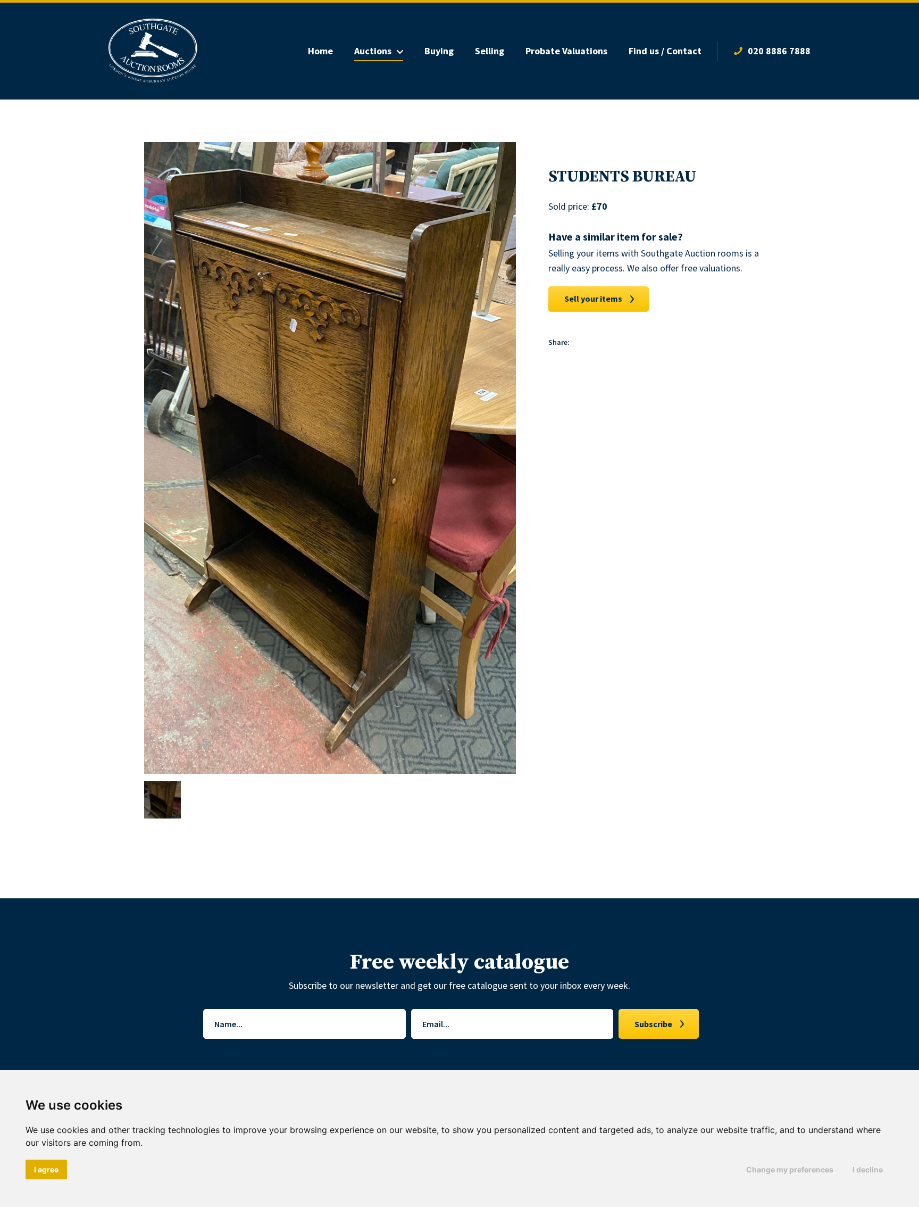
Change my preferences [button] (789, 1169)
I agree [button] (46, 1169)
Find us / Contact (665, 51)
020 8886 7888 (779, 51)
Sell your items (593, 298)
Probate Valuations (566, 51)
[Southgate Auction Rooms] (152, 51)
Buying (439, 51)
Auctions (372, 51)
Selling (489, 51)
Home (320, 51)
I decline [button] (868, 1169)
